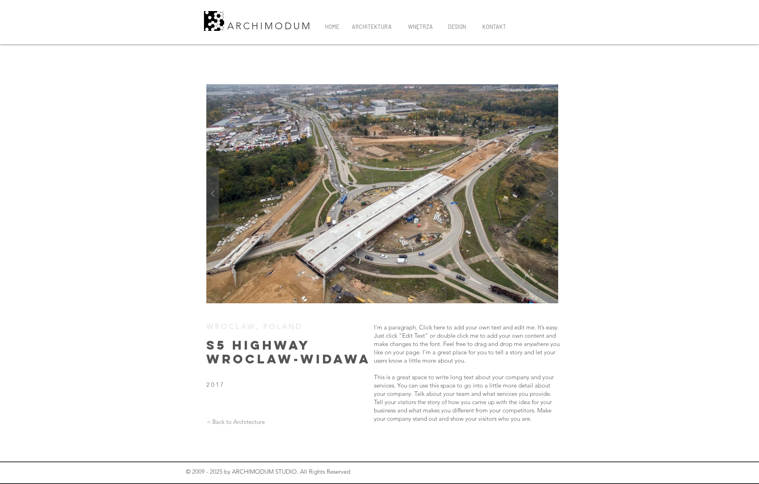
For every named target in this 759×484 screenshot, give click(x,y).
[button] (382, 193)
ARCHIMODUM (271, 26)
